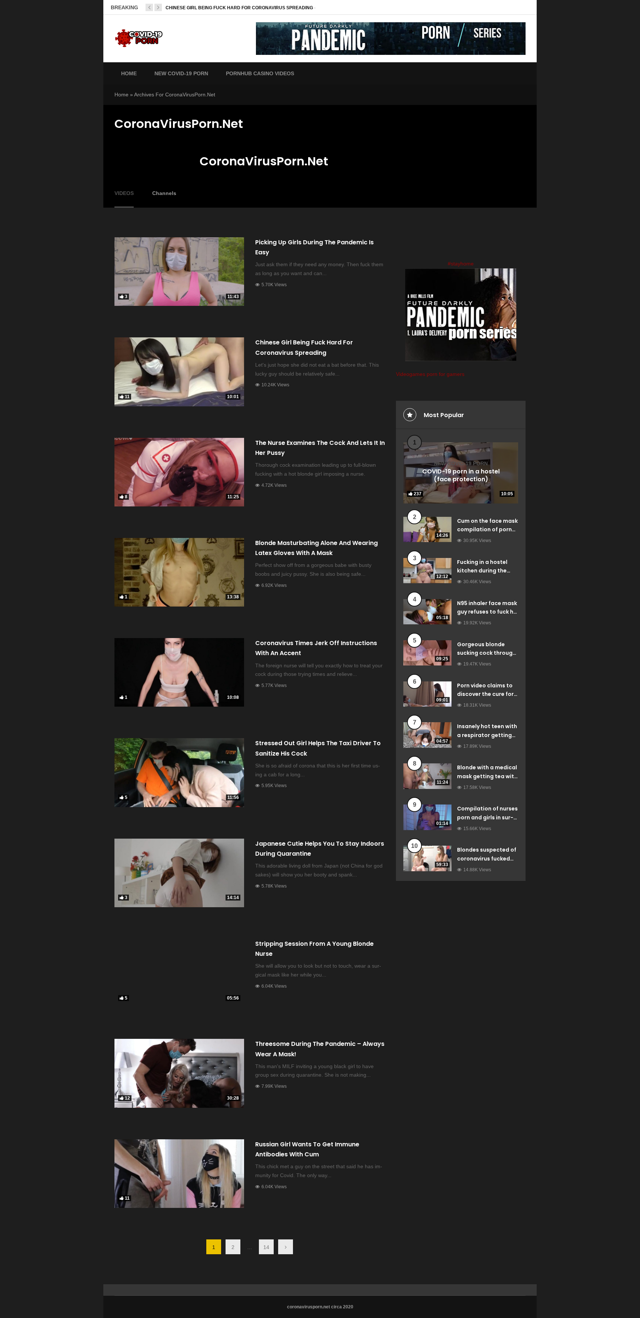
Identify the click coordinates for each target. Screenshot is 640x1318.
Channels (164, 193)
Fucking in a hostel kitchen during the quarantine (482, 571)
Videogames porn (416, 374)
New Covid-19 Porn (181, 73)
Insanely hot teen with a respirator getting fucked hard (487, 735)
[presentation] (149, 7)
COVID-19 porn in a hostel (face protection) (461, 476)
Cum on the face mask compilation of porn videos (487, 529)
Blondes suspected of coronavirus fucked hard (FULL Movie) (486, 858)
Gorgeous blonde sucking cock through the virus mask (486, 653)
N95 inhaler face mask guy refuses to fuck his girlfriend (487, 612)
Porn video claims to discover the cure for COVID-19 (485, 694)
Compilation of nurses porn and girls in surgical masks (487, 817)
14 (266, 1247)
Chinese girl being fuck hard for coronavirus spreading (239, 7)
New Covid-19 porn (461, 463)
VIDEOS (124, 193)
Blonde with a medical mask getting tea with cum (487, 776)
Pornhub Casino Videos (260, 73)
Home (129, 73)
